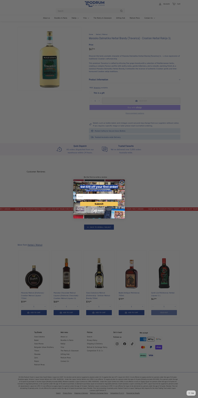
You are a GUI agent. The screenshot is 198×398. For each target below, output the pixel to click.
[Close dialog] (122, 182)
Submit (99, 204)
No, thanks (99, 210)
